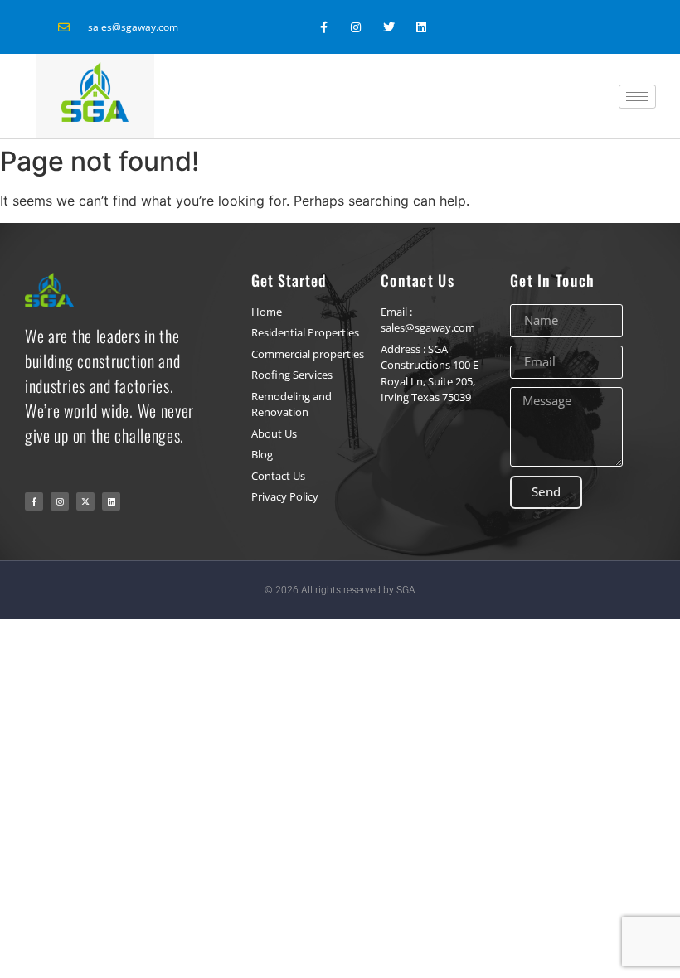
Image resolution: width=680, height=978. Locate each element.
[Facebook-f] (324, 27)
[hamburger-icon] (637, 97)
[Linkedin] (421, 27)
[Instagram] (356, 27)
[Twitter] (388, 27)
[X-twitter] (85, 501)
